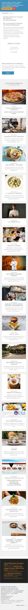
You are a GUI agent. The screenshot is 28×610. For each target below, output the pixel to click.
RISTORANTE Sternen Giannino (14, 363)
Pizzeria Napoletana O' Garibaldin (14, 108)
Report (8, 73)
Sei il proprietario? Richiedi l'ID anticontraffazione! (12, 24)
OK (14, 8)
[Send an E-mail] (13, 53)
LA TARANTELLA (14, 222)
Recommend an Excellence (12, 63)
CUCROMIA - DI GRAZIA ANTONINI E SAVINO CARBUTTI (14, 541)
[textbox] (14, 112)
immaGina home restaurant (14, 136)
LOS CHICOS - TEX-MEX (14, 165)
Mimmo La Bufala (14, 245)
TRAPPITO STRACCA (13, 392)
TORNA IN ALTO (20, 605)
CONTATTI (3, 600)
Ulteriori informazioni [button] (7, 8)
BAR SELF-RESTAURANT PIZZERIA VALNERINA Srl (14, 304)
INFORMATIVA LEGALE (6, 603)
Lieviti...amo (14, 334)
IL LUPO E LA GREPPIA (14, 193)
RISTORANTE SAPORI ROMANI (14, 275)
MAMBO (14, 449)
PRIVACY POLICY (11, 600)
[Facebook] (14, 53)
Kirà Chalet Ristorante (14, 421)
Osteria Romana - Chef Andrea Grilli (14, 510)
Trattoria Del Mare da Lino (14, 478)
